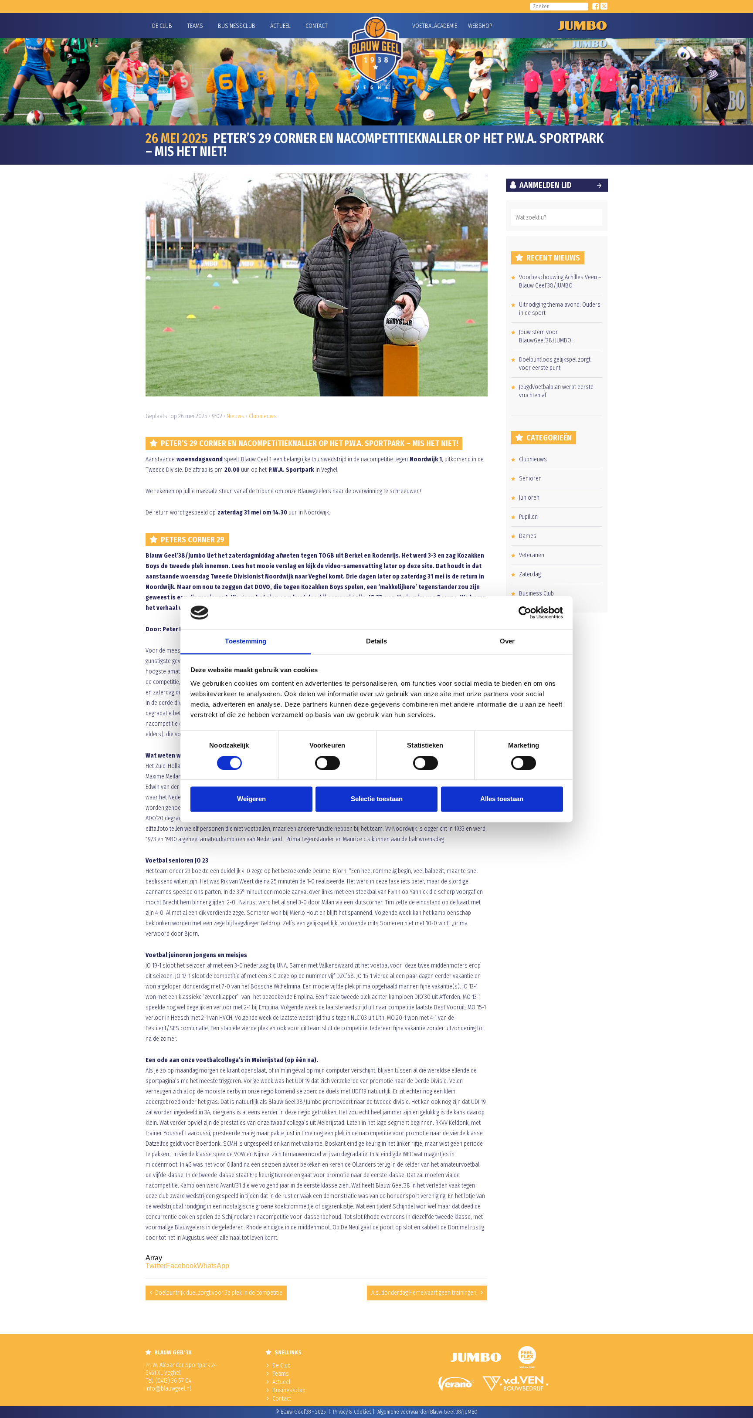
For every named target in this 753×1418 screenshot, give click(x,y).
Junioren (529, 497)
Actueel (280, 26)
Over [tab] (507, 641)
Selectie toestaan (377, 799)
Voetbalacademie (423, 26)
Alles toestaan (501, 799)
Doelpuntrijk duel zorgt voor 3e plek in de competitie (218, 1292)
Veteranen (531, 555)
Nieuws (235, 416)
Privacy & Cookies (352, 1412)
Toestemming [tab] (245, 641)
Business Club (536, 593)
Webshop (479, 26)
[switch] (327, 763)
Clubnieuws (263, 416)
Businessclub (236, 26)
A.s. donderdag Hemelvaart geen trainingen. (424, 1292)
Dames (527, 536)
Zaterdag (530, 574)
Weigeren (251, 799)
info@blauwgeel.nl (168, 1388)
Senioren (530, 478)
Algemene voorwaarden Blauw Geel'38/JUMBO (427, 1412)
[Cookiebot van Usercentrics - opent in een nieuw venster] (525, 612)
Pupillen (528, 517)
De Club (162, 26)
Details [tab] (376, 641)
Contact (316, 26)
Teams (195, 26)
